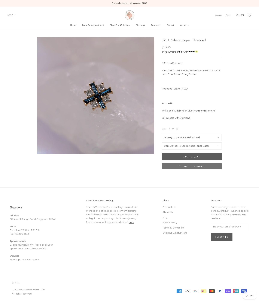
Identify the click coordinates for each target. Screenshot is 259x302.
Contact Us (169, 207)
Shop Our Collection (120, 25)
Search (229, 15)
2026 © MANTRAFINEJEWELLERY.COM (28, 289)
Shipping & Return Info (175, 232)
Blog (165, 217)
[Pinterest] (177, 129)
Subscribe (221, 237)
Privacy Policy (170, 222)
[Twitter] (173, 129)
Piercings (140, 25)
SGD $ (10, 15)
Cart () (240, 15)
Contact (170, 25)
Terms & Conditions (174, 227)
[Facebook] (169, 129)
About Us (184, 25)
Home (73, 25)
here (131, 222)
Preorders (155, 25)
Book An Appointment (93, 25)
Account (218, 15)
